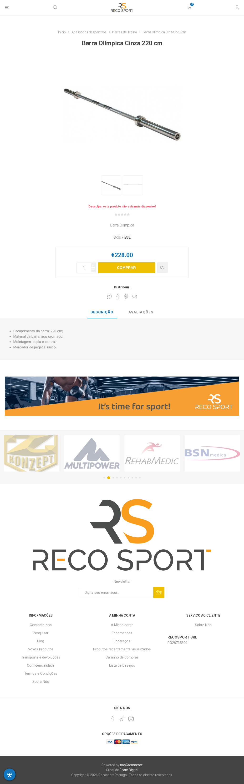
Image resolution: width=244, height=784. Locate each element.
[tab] (102, 312)
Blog (40, 641)
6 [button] (124, 477)
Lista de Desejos (122, 665)
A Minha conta (122, 625)
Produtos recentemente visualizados (122, 649)
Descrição (102, 312)
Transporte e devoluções (40, 657)
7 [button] (128, 477)
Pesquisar (40, 633)
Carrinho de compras (122, 657)
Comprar (126, 268)
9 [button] (136, 477)
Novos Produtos (41, 649)
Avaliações (140, 312)
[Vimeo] (122, 717)
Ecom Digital (129, 770)
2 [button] (108, 477)
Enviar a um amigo (134, 296)
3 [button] (112, 477)
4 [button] (117, 477)
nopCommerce (131, 765)
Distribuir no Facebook (118, 296)
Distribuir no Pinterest (126, 296)
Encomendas (122, 633)
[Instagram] (131, 719)
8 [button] (132, 477)
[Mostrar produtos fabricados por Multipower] (31, 453)
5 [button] (121, 477)
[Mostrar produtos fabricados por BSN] (152, 453)
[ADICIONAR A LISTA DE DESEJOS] (162, 267)
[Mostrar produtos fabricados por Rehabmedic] (92, 453)
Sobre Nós (40, 681)
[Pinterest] (113, 719)
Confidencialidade (41, 665)
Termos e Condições (40, 673)
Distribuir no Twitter (109, 296)
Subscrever (158, 592)
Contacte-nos (41, 625)
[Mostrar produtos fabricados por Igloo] (212, 453)
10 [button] (140, 477)
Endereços (122, 641)
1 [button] (104, 477)
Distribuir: (122, 287)
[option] (111, 185)
